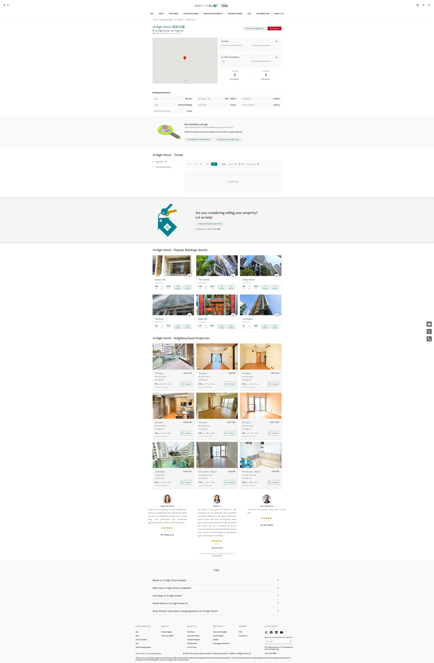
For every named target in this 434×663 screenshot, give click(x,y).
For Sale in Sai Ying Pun (229, 139)
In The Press (192, 647)
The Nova (159, 373)
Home (155, 20)
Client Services (143, 626)
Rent (137, 636)
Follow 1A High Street (256, 28)
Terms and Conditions (154, 653)
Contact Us (243, 636)
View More (234, 79)
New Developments (143, 647)
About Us (191, 626)
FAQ (240, 632)
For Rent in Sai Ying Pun (200, 139)
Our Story (191, 632)
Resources (218, 626)
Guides (215, 639)
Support (243, 626)
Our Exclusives (141, 639)
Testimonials (192, 643)
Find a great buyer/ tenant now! (210, 224)
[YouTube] (281, 632)
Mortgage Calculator (221, 643)
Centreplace (160, 471)
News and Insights (220, 632)
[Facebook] (271, 632)
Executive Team (193, 636)
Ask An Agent (218, 636)
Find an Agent (166, 632)
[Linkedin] (276, 632)
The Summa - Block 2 (208, 471)
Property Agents (193, 639)
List (137, 643)
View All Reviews (217, 555)
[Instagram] (266, 632)
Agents (165, 626)
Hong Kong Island (165, 20)
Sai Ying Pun (178, 20)
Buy (137, 632)
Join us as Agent (167, 636)
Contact (276, 28)
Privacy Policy (140, 653)
